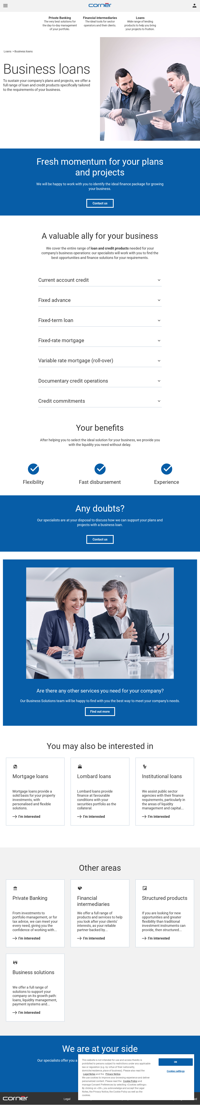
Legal (67, 1099)
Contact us (100, 203)
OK (175, 1062)
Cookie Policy (130, 1081)
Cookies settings (176, 1071)
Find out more (100, 711)
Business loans (23, 51)
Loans (7, 51)
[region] (136, 1077)
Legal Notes (89, 1074)
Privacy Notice (112, 1074)
